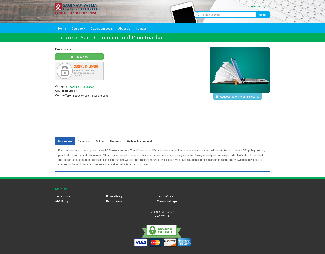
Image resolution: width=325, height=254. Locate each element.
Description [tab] (65, 141)
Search (263, 15)
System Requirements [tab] (140, 141)
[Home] (79, 21)
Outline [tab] (100, 141)
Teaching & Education (81, 87)
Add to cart (81, 56)
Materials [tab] (115, 141)
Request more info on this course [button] (238, 96)
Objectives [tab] (84, 141)
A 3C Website (163, 216)
